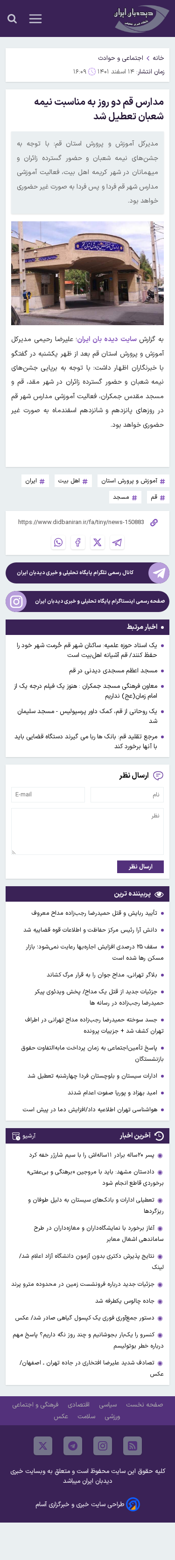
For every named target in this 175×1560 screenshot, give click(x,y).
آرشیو (28, 1135)
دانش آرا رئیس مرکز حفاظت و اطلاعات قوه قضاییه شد (91, 930)
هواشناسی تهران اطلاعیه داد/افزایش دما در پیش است (91, 1109)
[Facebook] (78, 542)
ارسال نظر (141, 866)
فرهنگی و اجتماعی (36, 1405)
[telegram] (72, 1445)
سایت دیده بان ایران (106, 339)
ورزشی (113, 1416)
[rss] (132, 1445)
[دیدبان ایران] (140, 18)
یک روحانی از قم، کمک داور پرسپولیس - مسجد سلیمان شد (87, 716)
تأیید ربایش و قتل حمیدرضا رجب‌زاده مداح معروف (95, 913)
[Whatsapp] (58, 542)
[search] (12, 18)
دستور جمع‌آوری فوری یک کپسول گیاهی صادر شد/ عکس (84, 1317)
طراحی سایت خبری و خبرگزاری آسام (79, 1504)
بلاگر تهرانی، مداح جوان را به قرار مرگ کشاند (103, 974)
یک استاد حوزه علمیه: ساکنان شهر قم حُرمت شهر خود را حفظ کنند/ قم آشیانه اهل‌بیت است (87, 650)
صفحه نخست (144, 1405)
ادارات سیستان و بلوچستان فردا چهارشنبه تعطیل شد (93, 1076)
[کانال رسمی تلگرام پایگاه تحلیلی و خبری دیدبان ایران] (158, 572)
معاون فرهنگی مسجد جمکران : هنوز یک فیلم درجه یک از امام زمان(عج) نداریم (85, 691)
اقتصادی (79, 1405)
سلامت (87, 1416)
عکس (62, 1416)
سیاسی (109, 1405)
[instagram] (102, 1445)
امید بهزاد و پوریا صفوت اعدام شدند (113, 1092)
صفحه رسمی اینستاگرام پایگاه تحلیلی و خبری (100, 601)
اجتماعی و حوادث (120, 58)
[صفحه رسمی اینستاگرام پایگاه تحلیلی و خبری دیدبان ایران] (16, 601)
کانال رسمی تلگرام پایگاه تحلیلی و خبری (75, 573)
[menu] (35, 18)
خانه (158, 58)
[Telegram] (117, 542)
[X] (98, 542)
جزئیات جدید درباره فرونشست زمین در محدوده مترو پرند (82, 1284)
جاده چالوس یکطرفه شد (124, 1301)
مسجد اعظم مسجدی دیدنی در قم (113, 671)
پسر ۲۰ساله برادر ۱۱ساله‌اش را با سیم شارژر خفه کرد (91, 1155)
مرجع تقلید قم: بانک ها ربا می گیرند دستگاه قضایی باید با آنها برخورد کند (85, 741)
